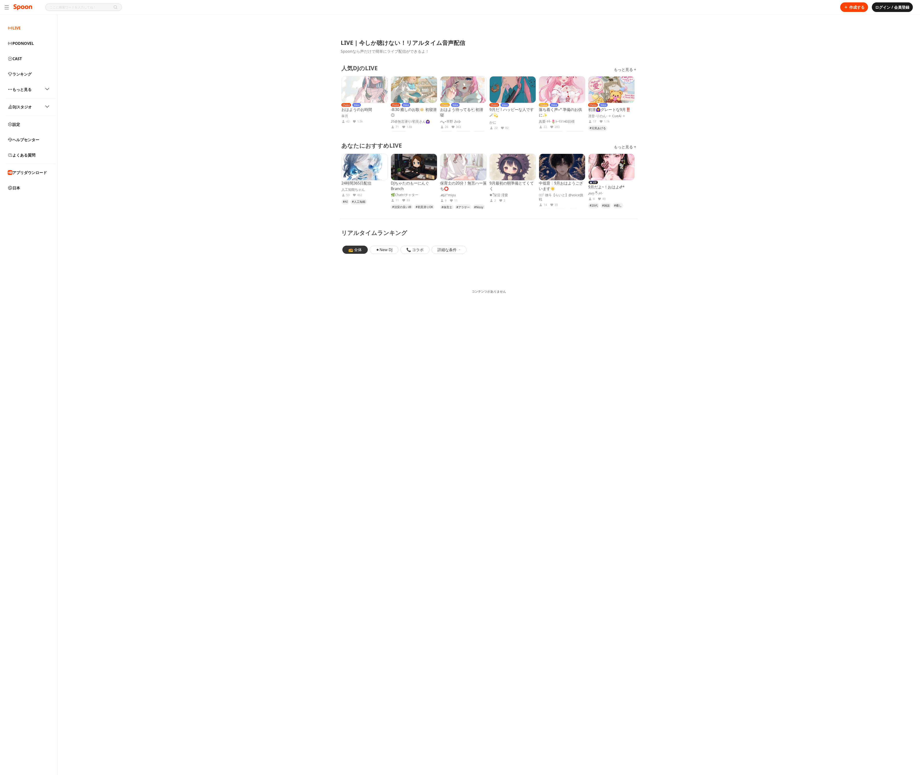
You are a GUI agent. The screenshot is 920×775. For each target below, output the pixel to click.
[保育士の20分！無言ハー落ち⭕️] (463, 167)
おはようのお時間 (356, 109)
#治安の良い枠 (401, 207)
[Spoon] (22, 7)
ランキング (22, 74)
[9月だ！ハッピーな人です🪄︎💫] (513, 89)
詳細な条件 (447, 249)
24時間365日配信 (356, 183)
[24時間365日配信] (365, 167)
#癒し (618, 205)
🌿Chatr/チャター (404, 195)
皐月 (344, 116)
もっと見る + (625, 69)
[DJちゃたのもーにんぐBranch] (414, 167)
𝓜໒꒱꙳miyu (448, 195)
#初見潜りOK (424, 207)
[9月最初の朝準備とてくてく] (513, 167)
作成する (857, 7)
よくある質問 (23, 155)
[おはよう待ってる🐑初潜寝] (463, 89)
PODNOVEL (23, 43)
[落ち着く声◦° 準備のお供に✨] (562, 89)
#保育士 (447, 207)
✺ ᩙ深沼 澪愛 (498, 195)
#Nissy (478, 207)
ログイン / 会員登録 (892, 7)
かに (492, 122)
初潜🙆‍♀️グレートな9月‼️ (609, 109)
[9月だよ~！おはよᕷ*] (611, 167)
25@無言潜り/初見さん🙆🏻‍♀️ (410, 121)
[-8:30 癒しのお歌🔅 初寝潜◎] (414, 89)
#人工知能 (358, 202)
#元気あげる (598, 128)
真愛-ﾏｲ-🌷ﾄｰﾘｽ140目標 (557, 121)
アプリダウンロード (29, 172)
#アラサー (463, 207)
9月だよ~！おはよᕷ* (606, 187)
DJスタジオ (22, 107)
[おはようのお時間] (365, 89)
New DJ (386, 249)
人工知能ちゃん (353, 189)
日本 (16, 188)
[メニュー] (7, 7)
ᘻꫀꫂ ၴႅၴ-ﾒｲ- (595, 193)
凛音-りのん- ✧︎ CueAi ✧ (606, 116)
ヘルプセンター (25, 139)
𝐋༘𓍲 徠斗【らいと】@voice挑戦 (561, 197)
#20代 (594, 205)
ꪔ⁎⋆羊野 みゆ (450, 121)
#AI (345, 202)
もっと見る (22, 89)
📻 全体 (355, 249)
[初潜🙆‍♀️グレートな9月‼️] (611, 89)
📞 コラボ (415, 249)
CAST (17, 58)
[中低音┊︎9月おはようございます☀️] (562, 167)
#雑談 (606, 205)
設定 (16, 124)
